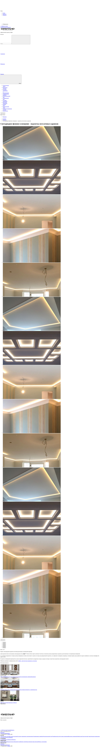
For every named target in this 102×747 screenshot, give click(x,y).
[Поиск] (21, 39)
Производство (5, 739)
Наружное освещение (5, 103)
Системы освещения (5, 101)
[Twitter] (27, 712)
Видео (5, 741)
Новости (4, 14)
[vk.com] (9, 729)
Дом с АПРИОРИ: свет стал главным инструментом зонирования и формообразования (18, 676)
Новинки (5, 116)
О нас (4, 12)
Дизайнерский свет (56, 736)
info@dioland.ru (11, 730)
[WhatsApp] (63, 712)
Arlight (8, 734)
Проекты (4, 15)
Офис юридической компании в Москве (8, 702)
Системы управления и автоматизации (25, 736)
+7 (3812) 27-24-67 (4, 730)
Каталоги (2, 741)
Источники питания (5, 88)
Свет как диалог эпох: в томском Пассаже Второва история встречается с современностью (18, 689)
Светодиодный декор (86, 736)
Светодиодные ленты (4, 736)
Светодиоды (5, 110)
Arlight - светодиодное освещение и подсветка (27, 660)
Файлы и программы (42, 741)
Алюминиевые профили (6, 94)
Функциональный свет (47, 736)
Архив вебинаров (14, 741)
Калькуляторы (29, 741)
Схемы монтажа (35, 741)
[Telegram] (81, 712)
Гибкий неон (4, 105)
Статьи (19, 741)
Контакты (9, 27)
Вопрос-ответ (23, 741)
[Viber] (45, 712)
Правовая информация (5, 733)
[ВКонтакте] (9, 712)
